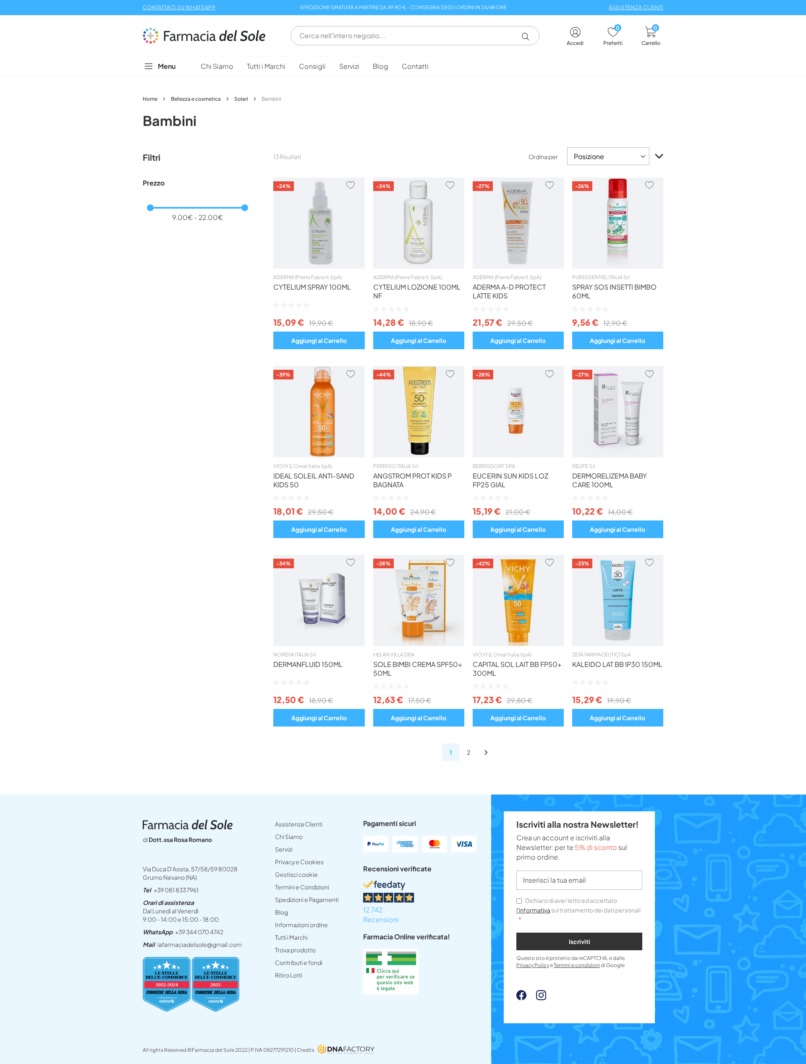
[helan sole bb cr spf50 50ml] (418, 643)
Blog (281, 912)
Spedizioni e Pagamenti (307, 899)
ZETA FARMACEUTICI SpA (601, 654)
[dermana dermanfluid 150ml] (318, 643)
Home (150, 99)
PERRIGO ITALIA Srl (395, 466)
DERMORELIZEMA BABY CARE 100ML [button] (609, 480)
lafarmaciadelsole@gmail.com (199, 944)
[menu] (403, 66)
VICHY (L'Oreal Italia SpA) (302, 466)
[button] (528, 36)
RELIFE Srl (583, 466)
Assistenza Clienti (298, 824)
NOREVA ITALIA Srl (294, 654)
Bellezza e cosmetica (196, 99)
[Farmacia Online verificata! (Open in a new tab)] (391, 992)
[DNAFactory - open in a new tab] (346, 1050)
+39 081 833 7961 (176, 890)
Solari (241, 99)
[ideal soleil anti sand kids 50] (318, 455)
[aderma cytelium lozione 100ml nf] (418, 266)
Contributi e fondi (298, 962)
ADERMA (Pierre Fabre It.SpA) (307, 277)
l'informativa (533, 910)
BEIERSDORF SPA (494, 466)
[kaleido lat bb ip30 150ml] (617, 643)
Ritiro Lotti (288, 975)
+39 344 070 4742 (199, 932)
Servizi (284, 849)
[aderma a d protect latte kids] (518, 266)
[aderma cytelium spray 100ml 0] (318, 266)
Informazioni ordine (301, 924)
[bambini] (486, 752)
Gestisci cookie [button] (296, 874)
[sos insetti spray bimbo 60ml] (617, 266)
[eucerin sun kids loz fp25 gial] (518, 455)
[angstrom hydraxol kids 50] (418, 455)
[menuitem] (217, 66)
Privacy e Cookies (299, 861)
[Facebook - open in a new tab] (521, 997)
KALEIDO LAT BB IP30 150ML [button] (617, 664)
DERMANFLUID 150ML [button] (308, 664)
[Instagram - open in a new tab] (537, 997)
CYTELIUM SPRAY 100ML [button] (312, 286)
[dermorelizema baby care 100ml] (617, 455)
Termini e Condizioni (302, 887)
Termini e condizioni (577, 965)
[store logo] (208, 36)
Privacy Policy (532, 965)
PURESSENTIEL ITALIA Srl (601, 277)
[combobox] (414, 35)
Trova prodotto (295, 950)
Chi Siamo (289, 836)
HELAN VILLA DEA (393, 654)
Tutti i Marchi (291, 937)
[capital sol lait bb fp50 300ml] (518, 643)
